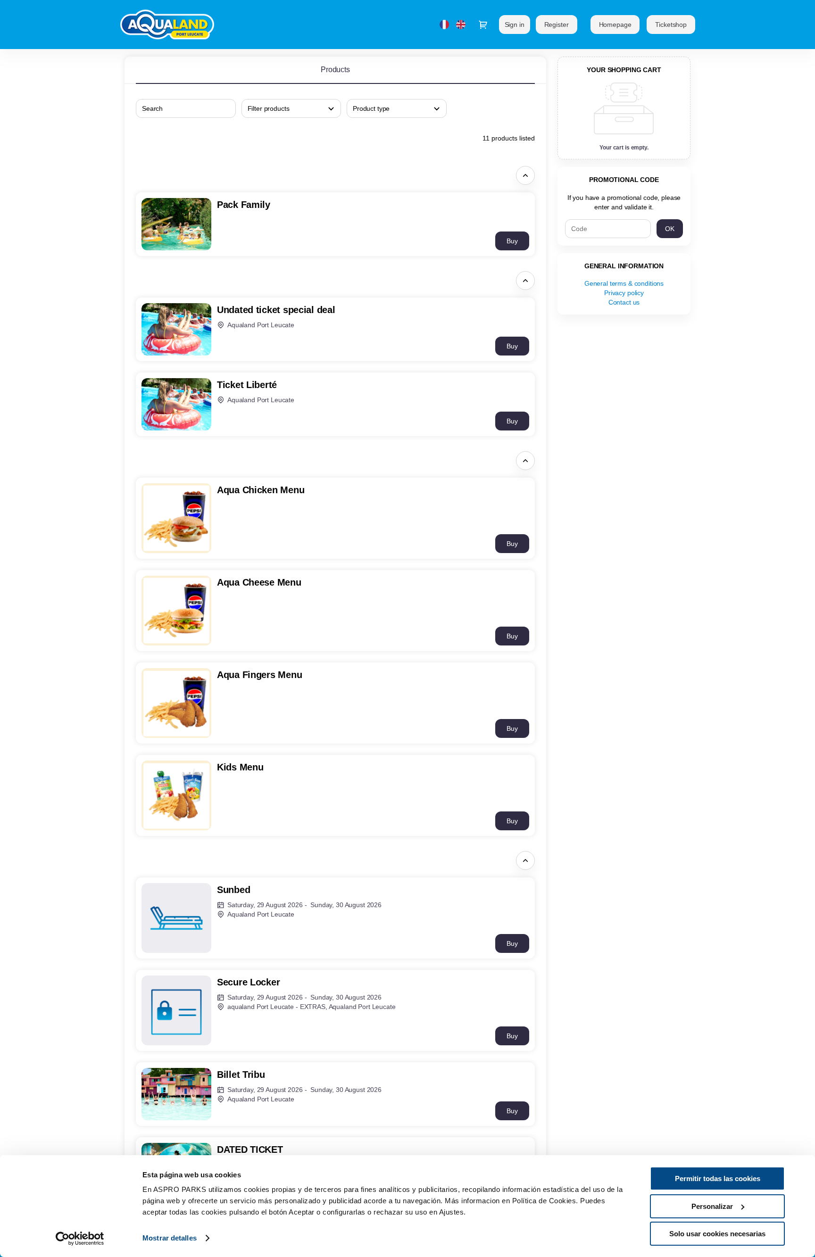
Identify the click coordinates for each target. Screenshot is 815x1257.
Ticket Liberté (247, 385)
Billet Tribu (241, 1074)
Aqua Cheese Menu (259, 582)
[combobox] (181, 108)
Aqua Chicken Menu (260, 490)
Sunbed (233, 890)
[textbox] (186, 108)
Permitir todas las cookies (717, 1178)
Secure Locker (248, 982)
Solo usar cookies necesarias (717, 1234)
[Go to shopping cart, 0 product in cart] (483, 24)
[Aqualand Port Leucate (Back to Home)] (170, 24)
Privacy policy (624, 293)
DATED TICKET (250, 1149)
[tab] (335, 70)
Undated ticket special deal (276, 310)
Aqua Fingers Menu (259, 675)
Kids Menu (240, 767)
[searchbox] (291, 108)
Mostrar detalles (169, 1238)
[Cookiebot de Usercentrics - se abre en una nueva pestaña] (80, 1239)
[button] (615, 24)
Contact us (624, 302)
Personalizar (712, 1206)
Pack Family (243, 204)
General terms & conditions (624, 283)
